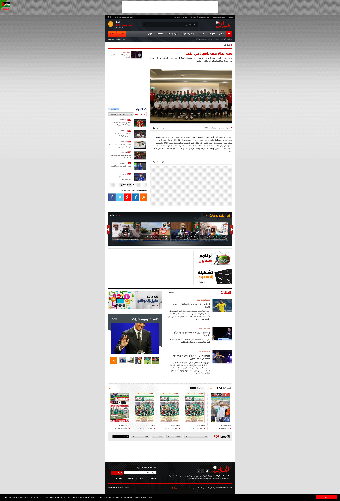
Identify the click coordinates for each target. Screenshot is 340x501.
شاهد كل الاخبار (127, 185)
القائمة (201, 282)
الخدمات (159, 34)
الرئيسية (230, 17)
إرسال (126, 436)
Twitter (118, 39)
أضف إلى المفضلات (204, 17)
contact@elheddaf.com (115, 487)
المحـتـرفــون (127, 114)
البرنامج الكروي (116, 114)
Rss (124, 39)
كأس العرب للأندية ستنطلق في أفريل (120, 56)
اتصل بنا (185, 17)
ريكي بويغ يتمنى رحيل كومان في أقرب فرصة (121, 156)
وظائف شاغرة (176, 17)
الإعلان (130, 478)
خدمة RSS (193, 17)
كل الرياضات (172, 34)
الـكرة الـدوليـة (140, 114)
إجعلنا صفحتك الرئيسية (218, 17)
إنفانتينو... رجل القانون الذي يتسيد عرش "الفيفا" (192, 334)
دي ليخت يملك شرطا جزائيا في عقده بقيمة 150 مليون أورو (120, 145)
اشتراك (120, 472)
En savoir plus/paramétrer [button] (143, 497)
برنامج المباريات (188, 34)
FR (108, 17)
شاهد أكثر (113, 215)
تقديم (142, 478)
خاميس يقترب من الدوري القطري (121, 166)
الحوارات (211, 34)
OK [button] (326, 497)
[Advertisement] (170, 7)
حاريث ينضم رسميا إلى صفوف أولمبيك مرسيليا (122, 178)
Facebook (111, 39)
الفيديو (121, 33)
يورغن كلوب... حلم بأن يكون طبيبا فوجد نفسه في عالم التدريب (191, 357)
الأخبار (221, 34)
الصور (112, 33)
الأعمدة (201, 34)
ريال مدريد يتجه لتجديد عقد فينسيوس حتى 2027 (123, 134)
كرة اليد (223, 39)
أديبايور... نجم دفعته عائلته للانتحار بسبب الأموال (191, 305)
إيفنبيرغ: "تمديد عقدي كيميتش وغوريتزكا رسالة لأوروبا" (121, 123)
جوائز (150, 34)
